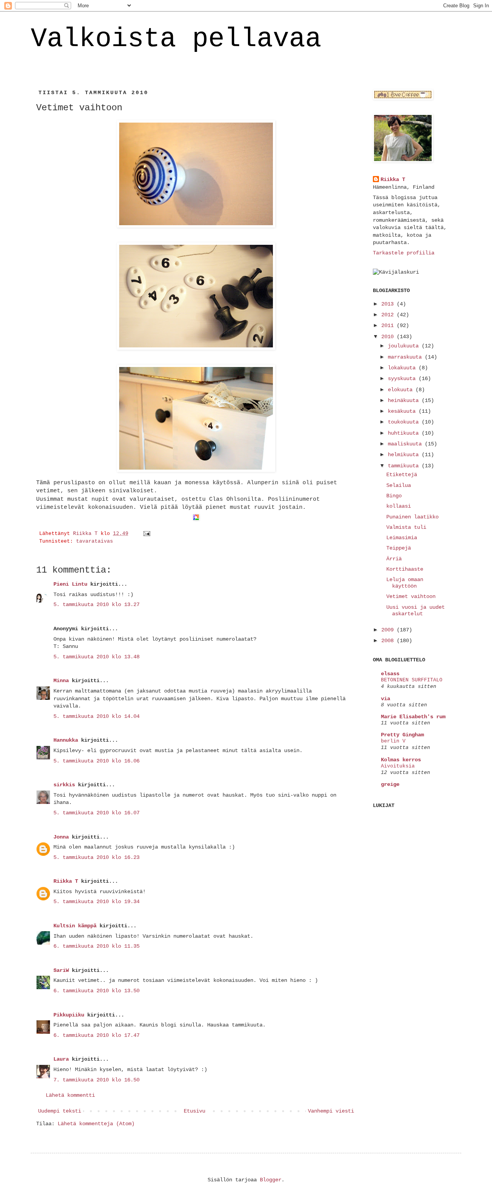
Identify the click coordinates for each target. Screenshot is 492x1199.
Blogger (270, 1180)
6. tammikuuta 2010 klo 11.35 (96, 946)
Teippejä (398, 548)
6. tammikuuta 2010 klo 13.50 (96, 991)
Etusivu (194, 1111)
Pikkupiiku (68, 1015)
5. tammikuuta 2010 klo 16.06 (96, 761)
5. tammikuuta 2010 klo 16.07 (96, 813)
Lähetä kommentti (70, 1095)
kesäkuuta (403, 411)
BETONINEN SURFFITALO (411, 680)
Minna (61, 681)
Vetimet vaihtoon (410, 596)
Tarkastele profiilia (403, 253)
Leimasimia (401, 538)
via (385, 699)
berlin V (393, 741)
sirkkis (64, 785)
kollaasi (398, 506)
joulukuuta (405, 346)
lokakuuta (403, 368)
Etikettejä (401, 475)
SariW (61, 970)
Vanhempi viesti (331, 1111)
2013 (389, 304)
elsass (390, 674)
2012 (389, 315)
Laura (61, 1059)
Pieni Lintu (70, 584)
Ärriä (394, 559)
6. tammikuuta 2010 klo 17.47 (96, 1035)
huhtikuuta (405, 433)
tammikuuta (405, 466)
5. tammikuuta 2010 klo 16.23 (96, 857)
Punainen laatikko (412, 517)
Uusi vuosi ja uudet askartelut (415, 610)
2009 (389, 630)
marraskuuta (406, 357)
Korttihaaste (404, 569)
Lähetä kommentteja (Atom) (96, 1124)
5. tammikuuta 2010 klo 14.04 (96, 716)
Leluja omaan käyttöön (404, 582)
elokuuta (402, 390)
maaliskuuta (406, 444)
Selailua (398, 485)
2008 (389, 641)
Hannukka (65, 740)
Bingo (394, 496)
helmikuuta (405, 455)
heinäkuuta (405, 400)
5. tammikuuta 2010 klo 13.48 (96, 657)
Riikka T (65, 881)
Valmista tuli (406, 527)
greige (390, 784)
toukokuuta (405, 422)
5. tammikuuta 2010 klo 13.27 (96, 604)
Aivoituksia (398, 766)
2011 (389, 325)
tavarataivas (94, 541)
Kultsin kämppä (74, 926)
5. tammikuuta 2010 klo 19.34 (96, 901)
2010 (389, 337)
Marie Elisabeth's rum (413, 717)
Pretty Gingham (402, 735)
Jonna (61, 837)
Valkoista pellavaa (176, 39)
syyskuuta (403, 378)
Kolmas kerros (401, 760)
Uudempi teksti (59, 1111)
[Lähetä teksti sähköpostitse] (147, 533)
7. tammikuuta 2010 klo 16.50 (96, 1080)
